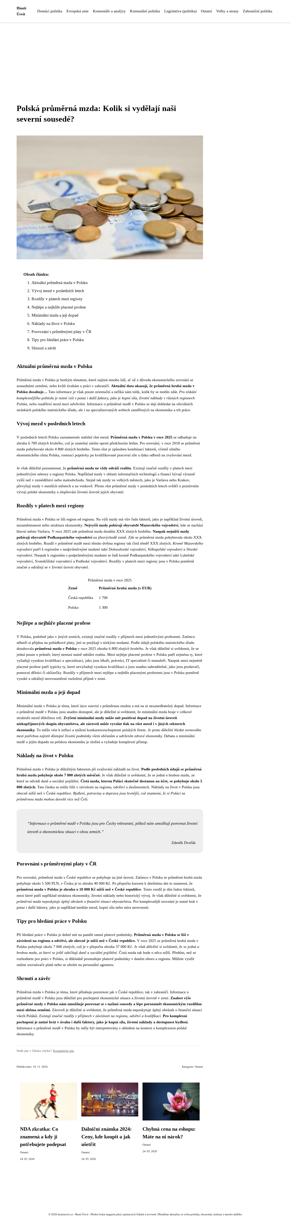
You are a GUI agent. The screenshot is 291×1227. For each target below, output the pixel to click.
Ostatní (206, 11)
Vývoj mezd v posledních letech (58, 290)
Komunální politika (145, 11)
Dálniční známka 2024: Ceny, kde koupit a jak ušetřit (106, 1136)
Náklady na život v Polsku (53, 323)
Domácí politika (49, 11)
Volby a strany (227, 11)
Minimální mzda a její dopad (55, 315)
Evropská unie (77, 11)
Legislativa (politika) (180, 11)
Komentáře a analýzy (109, 11)
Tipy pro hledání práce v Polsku (58, 339)
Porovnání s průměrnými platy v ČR (61, 331)
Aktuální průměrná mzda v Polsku (60, 282)
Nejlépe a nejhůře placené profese (59, 307)
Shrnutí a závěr (44, 348)
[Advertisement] (145, 54)
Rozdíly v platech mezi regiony (57, 299)
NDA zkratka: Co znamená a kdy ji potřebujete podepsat (43, 1136)
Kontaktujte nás (63, 1051)
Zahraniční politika (257, 11)
